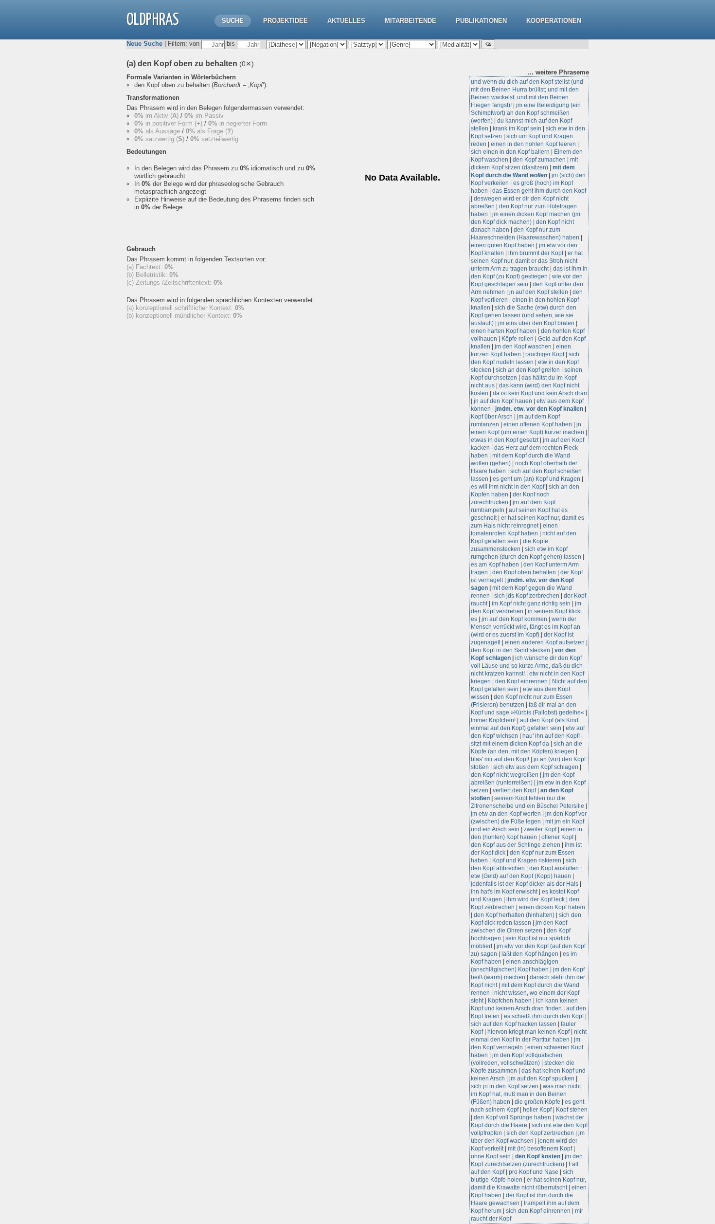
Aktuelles (346, 20)
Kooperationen (553, 20)
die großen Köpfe (537, 1101)
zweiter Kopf (540, 829)
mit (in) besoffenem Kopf (540, 1148)
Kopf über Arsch (492, 416)
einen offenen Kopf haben (537, 424)
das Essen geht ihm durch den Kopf (539, 190)
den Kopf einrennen (521, 681)
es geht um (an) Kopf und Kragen (536, 478)
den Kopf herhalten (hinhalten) (514, 915)
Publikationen (481, 20)
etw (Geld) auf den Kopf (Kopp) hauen (521, 876)
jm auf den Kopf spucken (541, 1078)
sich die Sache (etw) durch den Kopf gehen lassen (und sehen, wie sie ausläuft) (523, 315)
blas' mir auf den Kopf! (500, 759)
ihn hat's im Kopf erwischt (504, 891)
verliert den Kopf (515, 790)
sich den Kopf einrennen (538, 1210)
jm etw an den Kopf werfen (506, 813)
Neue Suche (144, 43)
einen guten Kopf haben (503, 245)
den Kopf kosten (537, 1156)
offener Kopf (557, 837)
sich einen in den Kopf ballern (510, 151)
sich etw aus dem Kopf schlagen (535, 767)
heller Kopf (537, 1109)
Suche (233, 20)
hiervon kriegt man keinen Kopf (528, 1031)
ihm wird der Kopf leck (535, 899)
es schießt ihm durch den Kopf (544, 1016)
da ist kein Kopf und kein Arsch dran (540, 393)
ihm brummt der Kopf (535, 253)
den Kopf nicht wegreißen (504, 774)
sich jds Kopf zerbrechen (526, 595)
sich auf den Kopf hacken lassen (513, 1024)
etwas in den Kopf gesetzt (504, 440)
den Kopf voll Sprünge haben (512, 1117)
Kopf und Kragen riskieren (526, 860)
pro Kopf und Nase (533, 1172)
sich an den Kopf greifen (528, 369)
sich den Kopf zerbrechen (540, 1133)
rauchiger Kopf (544, 354)
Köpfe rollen (517, 338)
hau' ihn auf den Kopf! (551, 735)
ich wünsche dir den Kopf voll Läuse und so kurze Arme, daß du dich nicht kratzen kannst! (527, 666)
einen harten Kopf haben (503, 331)
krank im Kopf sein (517, 128)
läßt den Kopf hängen (529, 953)
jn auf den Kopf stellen (538, 292)
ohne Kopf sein (491, 1156)
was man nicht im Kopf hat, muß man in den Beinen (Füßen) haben (526, 1094)
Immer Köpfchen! (493, 720)
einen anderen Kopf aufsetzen (545, 642)
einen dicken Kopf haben (552, 907)
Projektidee (285, 20)
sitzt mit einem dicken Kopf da (510, 743)
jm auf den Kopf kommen (514, 619)
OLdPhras (152, 20)
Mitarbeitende (410, 20)
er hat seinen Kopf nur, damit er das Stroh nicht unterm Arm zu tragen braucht (527, 261)
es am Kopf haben (495, 564)
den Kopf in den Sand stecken (510, 650)
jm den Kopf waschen (523, 346)
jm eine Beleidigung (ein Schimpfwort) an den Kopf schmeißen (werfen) (526, 113)
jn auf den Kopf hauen (503, 401)
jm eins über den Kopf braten (536, 323)
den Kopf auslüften (554, 868)
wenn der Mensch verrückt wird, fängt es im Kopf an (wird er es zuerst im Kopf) (525, 627)
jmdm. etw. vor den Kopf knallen (539, 408)
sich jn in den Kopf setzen (504, 1086)
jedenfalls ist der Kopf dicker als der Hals (524, 883)
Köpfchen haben (510, 1000)
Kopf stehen (572, 1109)
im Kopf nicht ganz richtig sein (531, 603)
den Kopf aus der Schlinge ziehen (515, 844)
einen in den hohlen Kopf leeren (533, 144)
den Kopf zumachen (539, 159)
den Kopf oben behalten (524, 572)
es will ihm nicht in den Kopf (507, 486)
